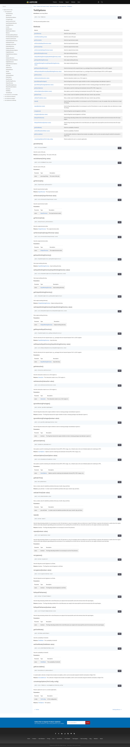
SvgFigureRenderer (10, 57)
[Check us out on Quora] (68, 734)
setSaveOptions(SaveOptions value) (43, 91)
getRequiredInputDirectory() (41, 68)
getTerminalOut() (38, 46)
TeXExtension (9, 67)
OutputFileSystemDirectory (11, 40)
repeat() (36, 101)
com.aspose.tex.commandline (11, 94)
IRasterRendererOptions (11, 86)
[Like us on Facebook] (56, 734)
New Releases (42, 738)
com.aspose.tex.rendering (10, 100)
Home (35, 6)
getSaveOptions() (38, 88)
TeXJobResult (9, 92)
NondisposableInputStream (12, 34)
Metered (7, 32)
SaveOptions (41, 451)
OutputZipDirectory (10, 46)
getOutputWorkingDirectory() (41, 60)
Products (55, 2)
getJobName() (37, 33)
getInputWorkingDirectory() (40, 53)
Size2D (7, 56)
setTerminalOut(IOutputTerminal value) (43, 50)
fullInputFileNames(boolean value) (42, 122)
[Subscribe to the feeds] (74, 734)
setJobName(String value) (40, 36)
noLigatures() (37, 111)
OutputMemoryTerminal (11, 44)
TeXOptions (8, 73)
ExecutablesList (42, 677)
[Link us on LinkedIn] (62, 734)
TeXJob (7, 71)
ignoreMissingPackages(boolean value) (43, 84)
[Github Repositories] (71, 734)
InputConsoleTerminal (10, 21)
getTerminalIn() (38, 40)
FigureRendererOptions (11, 17)
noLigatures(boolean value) (41, 114)
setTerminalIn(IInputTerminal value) (42, 43)
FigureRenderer (9, 13)
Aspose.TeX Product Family (43, 6)
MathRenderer (9, 29)
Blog (90, 738)
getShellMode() (38, 127)
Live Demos (59, 738)
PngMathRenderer (10, 52)
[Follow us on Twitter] (59, 734)
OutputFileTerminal (10, 42)
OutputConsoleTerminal (11, 38)
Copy (120, 17)
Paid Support (75, 738)
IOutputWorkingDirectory (11, 85)
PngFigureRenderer (10, 48)
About (79, 2)
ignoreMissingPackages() (40, 81)
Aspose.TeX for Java (8, 9)
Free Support (67, 738)
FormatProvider (9, 19)
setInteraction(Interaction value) (41, 78)
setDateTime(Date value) (40, 98)
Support (67, 2)
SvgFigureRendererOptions (12, 59)
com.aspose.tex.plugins (10, 98)
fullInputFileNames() (39, 117)
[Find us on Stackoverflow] (65, 734)
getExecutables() (38, 134)
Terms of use (75, 745)
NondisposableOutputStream (12, 36)
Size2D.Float (8, 15)
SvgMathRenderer (10, 61)
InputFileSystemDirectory (11, 23)
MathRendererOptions (10, 30)
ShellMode (8, 90)
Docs (53, 738)
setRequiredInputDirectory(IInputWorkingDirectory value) (47, 71)
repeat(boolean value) (39, 106)
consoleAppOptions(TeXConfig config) (43, 139)
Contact (79, 745)
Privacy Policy (69, 745)
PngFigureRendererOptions (12, 50)
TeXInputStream (9, 69)
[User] (98, 2)
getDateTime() (37, 94)
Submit (87, 722)
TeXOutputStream (10, 75)
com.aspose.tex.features (10, 96)
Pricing (48, 738)
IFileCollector (9, 77)
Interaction (8, 88)
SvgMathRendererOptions (11, 63)
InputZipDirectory (9, 25)
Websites (73, 2)
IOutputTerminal (9, 83)
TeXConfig (8, 65)
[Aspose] (32, 2)
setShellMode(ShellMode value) (42, 130)
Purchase (61, 2)
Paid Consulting (83, 738)
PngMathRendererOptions (11, 54)
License (7, 27)
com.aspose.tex (8, 11)
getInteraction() (38, 74)
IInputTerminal (9, 79)
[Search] (102, 2)
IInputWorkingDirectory (11, 81)
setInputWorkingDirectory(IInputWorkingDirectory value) (47, 56)
